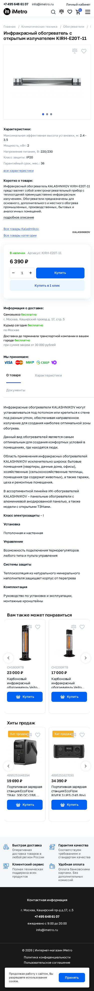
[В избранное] (84, 51)
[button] (43, 114)
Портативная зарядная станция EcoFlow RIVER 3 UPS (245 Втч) (68, 790)
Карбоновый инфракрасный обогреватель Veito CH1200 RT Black (66, 682)
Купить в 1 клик (47, 285)
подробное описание (19, 217)
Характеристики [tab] (48, 375)
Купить (60, 273)
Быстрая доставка (27, 845)
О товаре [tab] (13, 375)
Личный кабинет (78, 4)
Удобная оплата (71, 864)
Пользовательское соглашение (47, 962)
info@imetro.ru (43, 4)
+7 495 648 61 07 (16, 4)
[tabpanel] (47, 500)
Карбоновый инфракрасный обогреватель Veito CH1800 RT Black (22, 682)
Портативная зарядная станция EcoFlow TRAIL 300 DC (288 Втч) (24, 790)
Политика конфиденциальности (47, 957)
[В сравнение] (74, 51)
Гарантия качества (73, 845)
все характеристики (19, 170)
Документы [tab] (15, 390)
